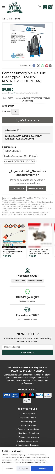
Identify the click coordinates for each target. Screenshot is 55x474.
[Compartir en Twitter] (38, 65)
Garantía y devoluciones (28, 429)
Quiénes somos (28, 417)
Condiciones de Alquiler (28, 445)
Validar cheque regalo (28, 441)
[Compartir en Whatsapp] (42, 65)
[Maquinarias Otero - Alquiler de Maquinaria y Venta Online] (15, 7)
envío (13, 93)
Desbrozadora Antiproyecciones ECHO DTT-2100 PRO (13, 252)
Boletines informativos (28, 433)
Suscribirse (27, 353)
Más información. (41, 462)
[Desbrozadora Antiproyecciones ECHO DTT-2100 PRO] (14, 235)
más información (27, 301)
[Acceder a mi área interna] (45, 7)
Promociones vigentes (28, 437)
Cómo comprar (28, 413)
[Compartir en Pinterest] (46, 65)
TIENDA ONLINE (26, 206)
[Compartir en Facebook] (33, 65)
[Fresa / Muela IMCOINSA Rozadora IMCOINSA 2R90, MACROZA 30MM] (40, 235)
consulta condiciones (27, 319)
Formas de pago (28, 421)
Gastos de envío (28, 425)
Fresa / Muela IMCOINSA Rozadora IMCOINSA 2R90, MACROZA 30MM (39, 252)
